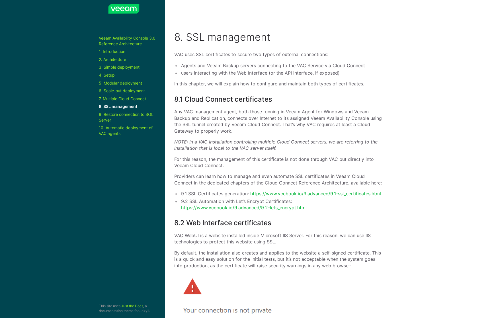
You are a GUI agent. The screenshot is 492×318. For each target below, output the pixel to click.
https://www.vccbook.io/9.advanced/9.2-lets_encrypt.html (244, 207)
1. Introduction (112, 51)
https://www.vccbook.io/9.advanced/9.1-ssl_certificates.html (315, 193)
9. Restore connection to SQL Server (126, 117)
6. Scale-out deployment (122, 90)
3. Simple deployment (119, 67)
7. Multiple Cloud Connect (122, 98)
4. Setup (107, 75)
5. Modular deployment (120, 83)
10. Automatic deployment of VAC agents (126, 130)
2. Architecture (112, 59)
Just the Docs (132, 306)
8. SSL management (118, 106)
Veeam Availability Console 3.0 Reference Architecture (127, 41)
